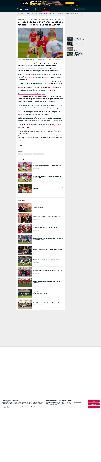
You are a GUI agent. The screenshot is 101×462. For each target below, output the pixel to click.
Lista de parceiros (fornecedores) (51, 404)
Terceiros (7, 407)
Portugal (46, 77)
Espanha (49, 87)
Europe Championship (29, 77)
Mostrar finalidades (93, 407)
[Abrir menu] (83, 9)
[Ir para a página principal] (23, 9)
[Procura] (75, 9)
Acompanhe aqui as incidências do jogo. (31, 94)
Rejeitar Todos (93, 404)
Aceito (94, 401)
